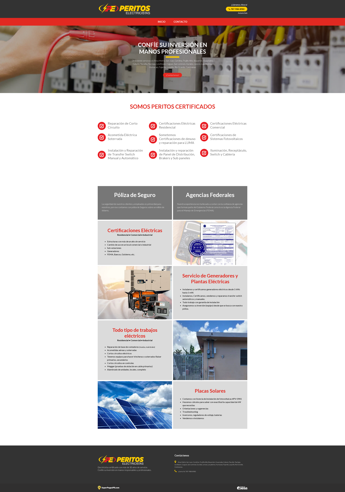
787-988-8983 (237, 9)
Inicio (161, 21)
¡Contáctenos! (172, 75)
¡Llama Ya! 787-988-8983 (187, 471)
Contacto (180, 21)
